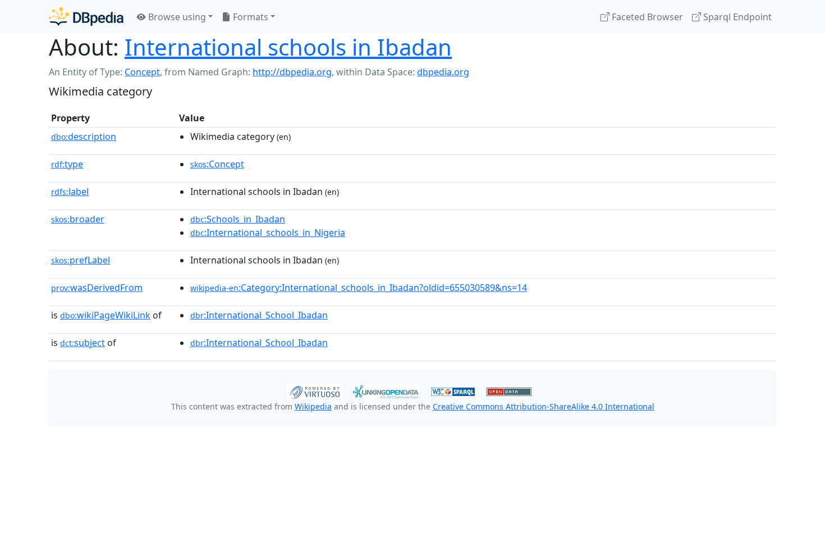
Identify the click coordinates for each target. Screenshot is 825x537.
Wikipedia (313, 406)
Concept (142, 72)
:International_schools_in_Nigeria (267, 232)
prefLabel (80, 260)
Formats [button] (249, 17)
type (67, 164)
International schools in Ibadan (288, 46)
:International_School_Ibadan (259, 315)
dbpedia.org (443, 72)
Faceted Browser (646, 17)
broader (77, 219)
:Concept (217, 164)
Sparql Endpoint (736, 17)
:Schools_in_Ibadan (237, 219)
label (70, 191)
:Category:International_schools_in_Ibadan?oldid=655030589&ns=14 (358, 287)
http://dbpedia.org (292, 72)
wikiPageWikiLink (105, 315)
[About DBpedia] (86, 16)
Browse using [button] (176, 17)
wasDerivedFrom (97, 287)
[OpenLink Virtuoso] (315, 390)
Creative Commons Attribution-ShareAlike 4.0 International (543, 406)
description (83, 136)
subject (82, 342)
